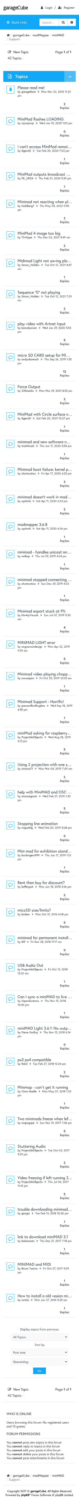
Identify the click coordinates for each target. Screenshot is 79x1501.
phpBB (25, 1495)
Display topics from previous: (39, 1329)
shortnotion (29, 473)
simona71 (27, 768)
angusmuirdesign (32, 646)
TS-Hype (27, 237)
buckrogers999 (31, 855)
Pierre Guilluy (30, 1032)
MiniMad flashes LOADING (41, 119)
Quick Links (19, 22)
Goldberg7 (28, 206)
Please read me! (31, 87)
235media (28, 391)
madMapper (41, 35)
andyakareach (30, 359)
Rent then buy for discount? (41, 882)
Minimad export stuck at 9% (42, 611)
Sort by (40, 1345)
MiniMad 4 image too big (39, 233)
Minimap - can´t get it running (43, 1087)
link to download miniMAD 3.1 (43, 1236)
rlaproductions (30, 1001)
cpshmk (26, 501)
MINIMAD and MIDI (34, 1264)
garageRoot (29, 92)
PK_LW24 (27, 178)
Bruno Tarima (30, 1268)
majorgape (28, 1123)
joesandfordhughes (33, 706)
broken (26, 914)
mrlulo (25, 1300)
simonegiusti (29, 796)
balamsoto (28, 1241)
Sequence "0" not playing (39, 292)
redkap (26, 556)
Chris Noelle (29, 1091)
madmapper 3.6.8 (32, 524)
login (48, 7)
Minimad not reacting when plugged (48, 201)
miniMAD (58, 35)
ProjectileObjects (32, 737)
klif (23, 942)
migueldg (27, 828)
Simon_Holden (30, 265)
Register (69, 7)
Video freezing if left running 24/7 (46, 1177)
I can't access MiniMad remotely (45, 146)
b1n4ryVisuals (30, 615)
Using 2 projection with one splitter (48, 764)
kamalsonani (29, 328)
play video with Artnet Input (42, 323)
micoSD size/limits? (34, 910)
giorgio (26, 1213)
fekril (24, 1064)
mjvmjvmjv (28, 123)
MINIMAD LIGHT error (36, 642)
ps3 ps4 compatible (34, 1059)
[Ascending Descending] (39, 1361)
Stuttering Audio (32, 1146)
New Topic (21, 52)
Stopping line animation (38, 823)
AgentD (26, 151)
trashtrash (28, 446)
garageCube (15, 7)
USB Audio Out (30, 965)
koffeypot (27, 887)
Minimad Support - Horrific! (41, 701)
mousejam (28, 678)
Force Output (29, 386)
